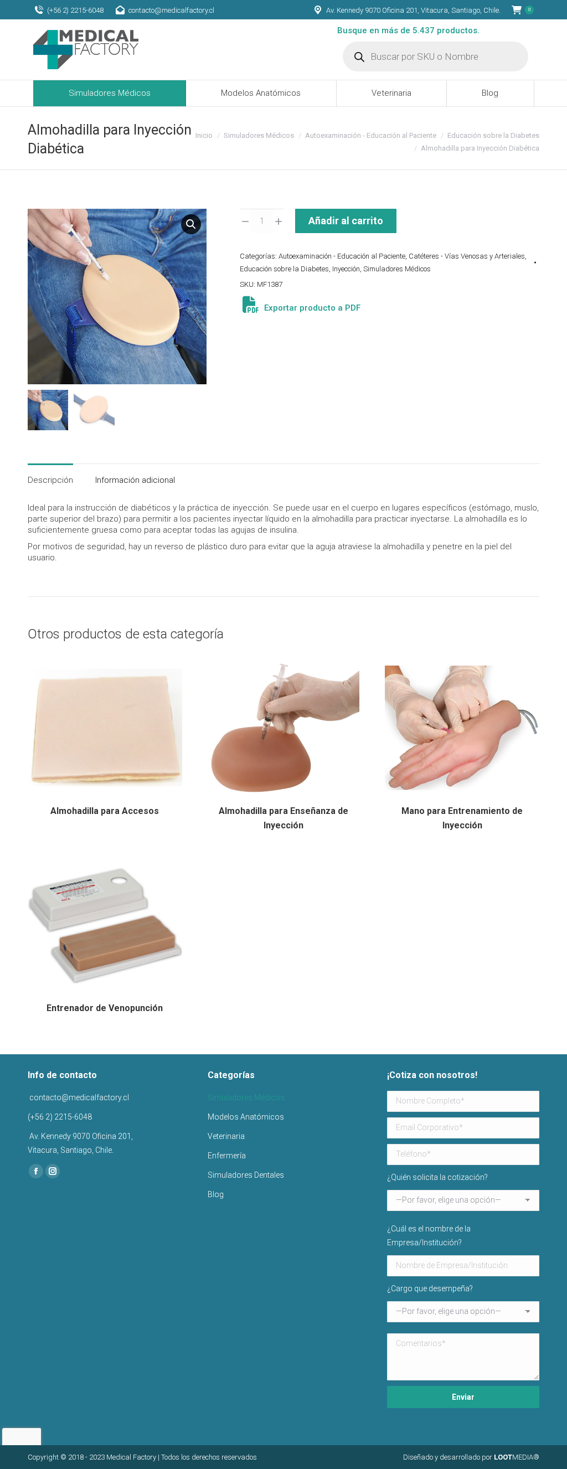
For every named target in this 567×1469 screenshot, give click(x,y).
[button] (191, 224)
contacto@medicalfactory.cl (171, 10)
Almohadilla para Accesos (104, 811)
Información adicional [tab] (135, 480)
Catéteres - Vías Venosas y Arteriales (467, 256)
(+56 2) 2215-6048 (75, 10)
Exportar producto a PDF (311, 308)
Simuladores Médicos (397, 269)
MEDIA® (516, 1457)
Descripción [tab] (50, 480)
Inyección (346, 269)
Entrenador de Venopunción (105, 1008)
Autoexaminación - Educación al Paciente (342, 256)
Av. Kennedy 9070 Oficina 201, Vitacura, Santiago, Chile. (413, 10)
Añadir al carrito (345, 220)
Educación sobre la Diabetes (284, 269)
